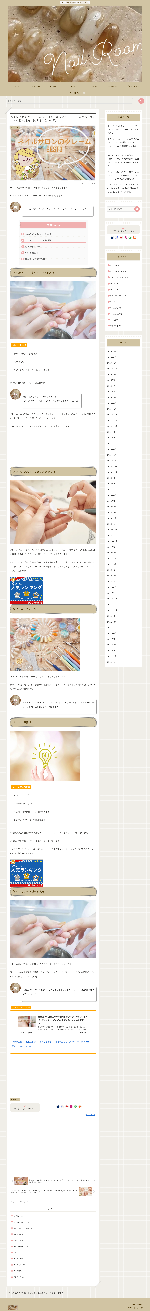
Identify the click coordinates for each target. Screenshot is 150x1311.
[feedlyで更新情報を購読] (75, 1106)
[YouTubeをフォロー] (67, 1106)
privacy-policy (137, 1304)
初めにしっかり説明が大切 (35, 259)
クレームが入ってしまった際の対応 (38, 240)
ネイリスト (16, 1099)
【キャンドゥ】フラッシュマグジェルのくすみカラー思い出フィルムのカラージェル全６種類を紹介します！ (123, 144)
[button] (141, 101)
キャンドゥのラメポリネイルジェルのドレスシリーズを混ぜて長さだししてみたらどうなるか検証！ (123, 188)
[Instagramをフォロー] (62, 1106)
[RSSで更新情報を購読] (80, 1106)
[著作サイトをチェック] (58, 1106)
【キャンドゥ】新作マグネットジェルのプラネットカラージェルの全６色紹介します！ (123, 129)
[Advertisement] (53, 447)
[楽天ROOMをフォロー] (71, 1106)
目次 (52, 225)
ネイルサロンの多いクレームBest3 (38, 234)
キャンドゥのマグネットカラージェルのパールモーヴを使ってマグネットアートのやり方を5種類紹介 (123, 175)
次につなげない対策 (32, 247)
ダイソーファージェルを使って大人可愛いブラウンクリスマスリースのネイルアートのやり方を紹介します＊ (123, 160)
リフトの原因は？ (31, 253)
